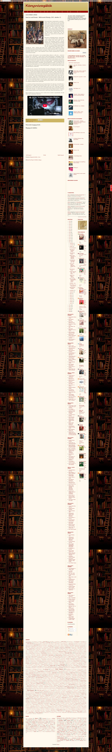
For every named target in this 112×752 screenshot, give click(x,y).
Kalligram (35, 724)
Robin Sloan (64, 698)
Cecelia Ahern (70, 651)
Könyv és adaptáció (37, 11)
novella (85, 732)
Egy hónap (85, 447)
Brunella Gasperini (55, 649)
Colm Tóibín (38, 654)
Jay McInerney (74, 670)
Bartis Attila (52, 647)
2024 (70, 224)
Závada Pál (75, 712)
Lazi (41, 725)
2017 (70, 235)
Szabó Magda (47, 704)
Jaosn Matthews (63, 670)
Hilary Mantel (50, 666)
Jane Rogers (42, 670)
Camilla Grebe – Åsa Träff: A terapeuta (72, 400)
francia (81, 725)
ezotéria (77, 724)
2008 (70, 311)
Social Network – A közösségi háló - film (72, 261)
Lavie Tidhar (67, 679)
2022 (70, 227)
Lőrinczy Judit (74, 682)
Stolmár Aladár (57, 703)
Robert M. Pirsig (54, 698)
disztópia (84, 721)
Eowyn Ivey (83, 658)
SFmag (80, 343)
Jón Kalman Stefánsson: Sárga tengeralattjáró (78, 139)
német (60, 733)
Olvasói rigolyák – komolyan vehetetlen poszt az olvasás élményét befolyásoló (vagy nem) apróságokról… (79, 122)
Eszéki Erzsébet (56, 659)
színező (69, 738)
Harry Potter (68, 718)
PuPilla (69, 202)
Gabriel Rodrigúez (42, 662)
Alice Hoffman (42, 642)
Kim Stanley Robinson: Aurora (72, 322)
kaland (58, 728)
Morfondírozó (65, 11)
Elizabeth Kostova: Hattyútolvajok (72, 580)
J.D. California (29, 669)
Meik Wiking (56, 685)
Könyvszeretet (81, 473)
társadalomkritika (63, 739)
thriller (79, 738)
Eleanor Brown (75, 657)
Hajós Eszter (30, 665)
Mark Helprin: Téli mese (72, 327)
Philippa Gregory (36, 695)
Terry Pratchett (65, 706)
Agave (36, 718)
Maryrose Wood (29, 685)
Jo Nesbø (82, 671)
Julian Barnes (68, 674)
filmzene (64, 725)
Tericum (27, 731)
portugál (79, 733)
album (85, 719)
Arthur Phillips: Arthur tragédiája (71, 395)
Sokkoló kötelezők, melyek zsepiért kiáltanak (79, 174)
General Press (53, 722)
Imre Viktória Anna (48, 667)
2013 (70, 241)
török (84, 739)
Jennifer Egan (61, 671)
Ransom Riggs (71, 696)
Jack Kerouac (69, 669)
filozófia (69, 725)
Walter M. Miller (37, 711)
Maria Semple (62, 683)
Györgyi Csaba (69, 664)
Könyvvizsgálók (39, 6)
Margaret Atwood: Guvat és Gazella (72, 525)
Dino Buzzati (50, 656)
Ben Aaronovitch (80, 647)
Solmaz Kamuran (68, 702)
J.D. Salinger (35, 669)
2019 (70, 232)
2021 (70, 229)
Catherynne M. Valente (62, 651)
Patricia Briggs (69, 692)
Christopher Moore (69, 653)
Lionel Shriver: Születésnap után (71, 390)
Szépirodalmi (40, 730)
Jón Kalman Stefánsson (36, 675)
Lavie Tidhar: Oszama (72, 562)
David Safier (83, 655)
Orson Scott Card (52, 691)
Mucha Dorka (64, 687)
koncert (30, 121)
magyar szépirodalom (61, 731)
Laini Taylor (32, 679)
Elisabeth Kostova (37, 658)
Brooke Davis (49, 649)
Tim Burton (42, 707)
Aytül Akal (62, 646)
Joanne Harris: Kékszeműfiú (71, 523)
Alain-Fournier (70, 641)
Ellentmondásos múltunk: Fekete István (71, 420)
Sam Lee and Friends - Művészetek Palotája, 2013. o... (73, 265)
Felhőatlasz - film (72, 283)
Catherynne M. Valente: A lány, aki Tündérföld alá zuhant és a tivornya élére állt (72, 433)
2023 (70, 226)
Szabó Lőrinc (41, 704)
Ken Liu (33, 677)
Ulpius (35, 731)
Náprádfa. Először (85, 360)
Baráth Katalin (68, 647)
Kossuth (51, 724)
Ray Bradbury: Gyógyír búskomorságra (71, 615)
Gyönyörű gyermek (85, 352)
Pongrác (35, 729)
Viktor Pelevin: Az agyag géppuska (73, 285)
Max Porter (46, 685)
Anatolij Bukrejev (77, 642)
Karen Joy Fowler (63, 675)
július (71, 293)
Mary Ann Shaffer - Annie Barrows (81, 684)
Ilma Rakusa (34, 667)
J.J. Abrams (40, 669)
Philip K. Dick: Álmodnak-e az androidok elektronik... (73, 257)
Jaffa (54, 723)
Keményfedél (81, 320)
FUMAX (34, 722)
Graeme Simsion (62, 663)
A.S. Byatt (40, 641)
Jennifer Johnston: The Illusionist (82, 413)
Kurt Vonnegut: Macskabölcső (71, 365)
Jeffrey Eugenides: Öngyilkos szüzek (72, 333)
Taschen (52, 730)
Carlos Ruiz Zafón (72, 650)
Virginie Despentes (67, 710)
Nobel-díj (79, 718)
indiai (79, 726)
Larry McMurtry (49, 679)
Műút (53, 726)
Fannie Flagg (78, 659)
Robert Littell (49, 698)
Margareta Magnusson (55, 683)
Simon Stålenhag (34, 702)
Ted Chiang (50, 706)
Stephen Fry (28, 703)
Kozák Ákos (33, 678)
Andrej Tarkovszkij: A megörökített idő (72, 357)
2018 (70, 233)
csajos (76, 721)
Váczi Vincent (81, 710)
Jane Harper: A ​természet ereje (85, 400)
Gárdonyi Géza (75, 664)
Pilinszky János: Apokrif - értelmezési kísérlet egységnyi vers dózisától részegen (80, 71)
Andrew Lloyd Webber (38, 643)
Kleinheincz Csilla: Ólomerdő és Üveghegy (72, 412)
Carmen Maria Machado (79, 650)
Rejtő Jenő (41, 697)
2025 (70, 222)
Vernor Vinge (42, 710)
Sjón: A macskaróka (72, 448)
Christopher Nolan (78, 652)
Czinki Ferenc (29, 655)
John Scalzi (54, 672)
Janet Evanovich (52, 670)
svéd (79, 736)
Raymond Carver (84, 696)
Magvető (32, 726)
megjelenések (74, 731)
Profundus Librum (82, 453)
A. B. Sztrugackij (28, 641)
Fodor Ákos (53, 660)
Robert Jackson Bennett (42, 698)
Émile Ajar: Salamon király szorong (72, 397)
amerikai (60, 720)
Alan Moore (83, 641)
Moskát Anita (58, 687)
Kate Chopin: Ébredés (72, 529)
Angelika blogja (82, 268)
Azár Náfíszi (67, 646)
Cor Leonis (53, 719)
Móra (50, 726)
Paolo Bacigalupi (44, 692)
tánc (57, 739)
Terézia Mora (78, 706)
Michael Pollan (41, 686)
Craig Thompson (51, 654)
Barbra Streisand (46, 647)
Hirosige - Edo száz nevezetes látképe (72, 599)
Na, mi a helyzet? (85, 338)
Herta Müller (40, 666)
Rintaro (81, 697)
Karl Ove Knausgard (32, 676)
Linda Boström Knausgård (58, 680)
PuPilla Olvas (81, 277)
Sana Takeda (69, 699)
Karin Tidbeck (75, 675)
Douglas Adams (71, 656)
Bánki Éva (71, 649)
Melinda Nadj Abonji (70, 685)
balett (64, 721)
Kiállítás (49, 11)
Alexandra (44, 718)
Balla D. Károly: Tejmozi (71, 602)
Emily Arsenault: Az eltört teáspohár (72, 464)
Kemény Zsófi (84, 676)
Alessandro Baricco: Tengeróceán (72, 349)
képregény (72, 730)
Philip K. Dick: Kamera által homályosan (71, 423)
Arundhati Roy (40, 646)
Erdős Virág (27, 659)
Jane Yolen (46, 670)
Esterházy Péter (50, 659)
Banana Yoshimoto (39, 647)
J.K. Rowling (45, 669)
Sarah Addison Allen (76, 699)
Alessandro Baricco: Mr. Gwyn (72, 470)
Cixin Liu (83, 652)
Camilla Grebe (53, 650)
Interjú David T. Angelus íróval (85, 248)
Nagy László (60, 688)
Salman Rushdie (48, 699)
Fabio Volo (73, 659)
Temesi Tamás (55, 706)
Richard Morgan (52, 697)
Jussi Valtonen (29, 675)
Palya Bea (37, 692)
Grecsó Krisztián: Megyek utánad (71, 417)
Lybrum (49, 725)
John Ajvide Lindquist (42, 672)
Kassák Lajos (39, 676)
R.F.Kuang (37, 696)
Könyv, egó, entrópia (81, 411)
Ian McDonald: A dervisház (71, 549)
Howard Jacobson (71, 666)
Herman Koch (34, 666)
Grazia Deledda (73, 663)
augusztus (71, 291)
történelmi (78, 739)
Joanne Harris (31, 672)
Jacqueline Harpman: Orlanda (72, 388)
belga (67, 721)
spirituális (68, 736)
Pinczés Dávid (55, 695)
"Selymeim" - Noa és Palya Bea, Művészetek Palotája (79, 101)
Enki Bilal (68, 658)
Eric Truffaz (32, 659)
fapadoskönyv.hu (48, 731)
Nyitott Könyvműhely (34, 728)
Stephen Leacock (34, 703)
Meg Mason (51, 685)
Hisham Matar (65, 666)
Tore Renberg (68, 707)
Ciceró (45, 719)
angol (68, 720)
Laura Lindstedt (55, 679)
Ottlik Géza (79, 691)
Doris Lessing (60, 656)
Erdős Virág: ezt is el (72, 484)
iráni (85, 726)
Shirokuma (48, 729)
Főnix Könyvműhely (41, 722)
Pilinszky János (48, 695)
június (71, 295)
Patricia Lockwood (76, 692)
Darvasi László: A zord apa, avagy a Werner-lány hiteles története (72, 497)
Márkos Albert (29, 688)
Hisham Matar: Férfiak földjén (71, 475)
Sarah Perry (27, 701)
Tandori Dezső (32, 706)
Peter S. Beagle (61, 694)
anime (75, 720)
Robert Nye (59, 698)
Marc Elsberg (33, 683)
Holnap (51, 723)
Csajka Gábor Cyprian (58, 654)
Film (32, 11)
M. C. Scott (78, 682)
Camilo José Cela (65, 650)
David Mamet (78, 655)
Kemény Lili (79, 676)
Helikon (45, 723)
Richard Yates (58, 697)
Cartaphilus (40, 719)
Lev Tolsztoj (39, 680)
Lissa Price (77, 680)
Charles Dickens (80, 651)
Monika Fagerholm (52, 687)
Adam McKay (52, 641)
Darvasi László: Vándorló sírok (71, 551)
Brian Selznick (39, 649)
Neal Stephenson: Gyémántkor (71, 612)
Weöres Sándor (79, 711)
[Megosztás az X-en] (41, 119)
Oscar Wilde (63, 691)
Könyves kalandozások (81, 416)
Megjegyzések (71, 630)
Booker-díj (59, 718)
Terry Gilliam (60, 706)
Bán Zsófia (66, 649)
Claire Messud (28, 654)
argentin (85, 720)
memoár (79, 731)
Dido (45, 656)
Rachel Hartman (53, 696)
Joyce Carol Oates (51, 674)
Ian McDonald (84, 666)
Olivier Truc (27, 691)
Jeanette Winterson (41, 671)
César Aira (33, 655)
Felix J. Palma (39, 660)
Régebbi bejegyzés (61, 155)
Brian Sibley (44, 649)
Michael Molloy (35, 686)
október (71, 246)
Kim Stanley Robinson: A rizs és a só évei (72, 329)
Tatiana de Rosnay (44, 706)
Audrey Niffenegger (51, 646)
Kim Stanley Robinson (40, 677)
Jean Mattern (80, 670)
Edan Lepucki (46, 657)
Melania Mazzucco (62, 685)
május (71, 296)
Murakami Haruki (70, 687)
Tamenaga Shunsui (80, 705)
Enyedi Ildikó (73, 658)
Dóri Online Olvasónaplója (81, 234)
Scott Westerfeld (49, 701)
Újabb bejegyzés (28, 155)
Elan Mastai (69, 657)
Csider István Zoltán (78, 654)
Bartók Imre (62, 647)
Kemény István (74, 676)
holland (61, 726)
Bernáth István (57, 648)
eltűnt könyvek (68, 724)
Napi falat (81, 369)
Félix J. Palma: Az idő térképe (72, 577)
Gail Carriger (62, 662)
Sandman (66, 719)
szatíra (83, 736)
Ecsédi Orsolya (39, 657)
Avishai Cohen (57, 646)
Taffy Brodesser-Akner (68, 705)
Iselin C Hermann (67, 667)
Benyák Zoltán (38, 648)
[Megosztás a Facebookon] (42, 119)
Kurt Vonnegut (62, 678)
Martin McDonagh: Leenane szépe (79, 132)
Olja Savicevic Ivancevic (34, 691)
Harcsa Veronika (61, 665)
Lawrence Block (74, 679)
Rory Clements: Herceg (72, 270)
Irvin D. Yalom (60, 667)
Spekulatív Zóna (82, 433)
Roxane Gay (32, 699)
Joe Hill (37, 672)
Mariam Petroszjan (68, 683)
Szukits (27, 730)
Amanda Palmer (65, 642)
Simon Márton (28, 702)
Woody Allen (64, 712)
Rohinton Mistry (75, 698)
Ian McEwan (29, 667)
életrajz (73, 740)
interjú (83, 726)
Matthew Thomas (35, 685)
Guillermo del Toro (44, 664)
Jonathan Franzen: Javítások (72, 441)
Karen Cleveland (56, 675)
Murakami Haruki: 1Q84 (72, 511)
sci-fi (82, 734)
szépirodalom (60, 738)
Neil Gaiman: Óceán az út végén (72, 500)
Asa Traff (45, 646)
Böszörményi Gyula (32, 650)
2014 (70, 240)
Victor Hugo (47, 710)
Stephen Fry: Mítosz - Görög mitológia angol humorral (78, 112)
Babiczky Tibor (82, 646)
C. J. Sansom (43, 650)
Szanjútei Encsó (59, 704)
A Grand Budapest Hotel (78, 155)
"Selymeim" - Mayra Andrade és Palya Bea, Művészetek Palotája (79, 95)
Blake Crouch (63, 648)
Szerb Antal (76, 704)
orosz (69, 733)
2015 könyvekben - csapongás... (79, 144)
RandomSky (81, 244)
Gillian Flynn (46, 663)
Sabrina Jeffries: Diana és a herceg (82, 255)
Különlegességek (59, 11)
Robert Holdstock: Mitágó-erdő (72, 430)
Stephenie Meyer (40, 703)
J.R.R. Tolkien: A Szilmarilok (72, 596)
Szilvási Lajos (28, 705)
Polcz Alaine (60, 695)
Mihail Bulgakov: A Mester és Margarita (72, 473)
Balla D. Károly (28, 647)
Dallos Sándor (39, 655)
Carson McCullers (42, 651)
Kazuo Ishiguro (68, 676)
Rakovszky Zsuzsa (65, 696)
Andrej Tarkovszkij (30, 643)
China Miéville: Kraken (72, 253)
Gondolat (34, 723)
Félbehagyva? (76, 167)
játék (84, 727)
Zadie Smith (70, 712)
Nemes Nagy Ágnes (40, 690)
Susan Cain (67, 703)
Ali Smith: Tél (81, 366)
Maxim (37, 726)
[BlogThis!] (39, 119)
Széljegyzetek (81, 386)
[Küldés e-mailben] (38, 119)
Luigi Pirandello (41, 682)
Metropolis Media (43, 726)
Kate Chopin (51, 676)
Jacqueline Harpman (80, 669)
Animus (53, 718)
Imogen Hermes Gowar (41, 667)
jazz (81, 727)
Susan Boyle (62, 703)
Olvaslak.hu (81, 365)
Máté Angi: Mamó (72, 573)
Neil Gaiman (30, 690)
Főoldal (26, 11)
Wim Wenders (53, 712)
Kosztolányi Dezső (80, 677)
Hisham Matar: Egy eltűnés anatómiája (72, 369)
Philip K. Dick (83, 694)
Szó (44, 730)
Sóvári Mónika (47, 705)
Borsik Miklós (80, 648)
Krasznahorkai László (39, 678)
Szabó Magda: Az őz (77, 88)
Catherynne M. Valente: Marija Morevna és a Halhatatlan (71, 515)
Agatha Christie (63, 641)
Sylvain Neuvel (35, 704)
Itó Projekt (73, 667)
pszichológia (61, 734)
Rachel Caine (42, 696)
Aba (26, 718)
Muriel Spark (84, 687)
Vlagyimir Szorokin (75, 710)
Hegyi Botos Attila (69, 665)
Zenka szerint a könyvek (82, 311)
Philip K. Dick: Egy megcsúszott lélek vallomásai (72, 553)
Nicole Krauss (64, 690)
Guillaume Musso (37, 664)
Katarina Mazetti (45, 676)
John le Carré (73, 672)
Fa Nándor (68, 659)
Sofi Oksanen (63, 702)
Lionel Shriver (71, 680)
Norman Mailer (76, 690)
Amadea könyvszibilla (81, 349)
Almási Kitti (60, 642)
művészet (75, 732)
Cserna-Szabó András (71, 654)
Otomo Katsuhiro (74, 691)
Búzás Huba (37, 650)
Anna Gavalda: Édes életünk (72, 392)
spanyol (64, 736)
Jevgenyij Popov (71, 671)
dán (73, 723)
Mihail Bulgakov (60, 686)
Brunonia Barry (62, 649)
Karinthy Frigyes (81, 675)
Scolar (43, 729)
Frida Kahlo (83, 660)
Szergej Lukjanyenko (82, 704)
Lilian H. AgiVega (50, 680)
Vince (44, 731)
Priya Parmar (82, 695)
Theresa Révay (84, 706)
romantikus (68, 734)
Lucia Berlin (36, 682)
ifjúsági (73, 726)
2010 (70, 308)
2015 (70, 238)
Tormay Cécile (73, 707)
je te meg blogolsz (78, 202)
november (71, 244)
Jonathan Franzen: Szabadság (72, 509)
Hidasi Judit (45, 666)
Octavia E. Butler (82, 690)
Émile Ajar (34, 713)
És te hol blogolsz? (77, 126)
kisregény (80, 728)
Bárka (64, 718)
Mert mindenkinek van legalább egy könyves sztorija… (79, 162)
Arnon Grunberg (71, 644)
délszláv (83, 723)
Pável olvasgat (81, 405)
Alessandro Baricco (29, 642)
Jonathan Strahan (33, 674)
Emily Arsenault (50, 658)
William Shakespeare (39, 712)
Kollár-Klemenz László (68, 677)
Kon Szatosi (74, 677)
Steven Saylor (47, 703)
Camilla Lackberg (58, 650)
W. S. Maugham (31, 711)
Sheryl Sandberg (60, 701)
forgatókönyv (76, 725)
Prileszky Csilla (76, 695)
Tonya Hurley (63, 707)
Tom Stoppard (52, 707)
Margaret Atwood (40, 683)
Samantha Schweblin (63, 699)
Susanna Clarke (77, 703)
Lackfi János (28, 679)
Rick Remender (71, 697)
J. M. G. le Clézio (83, 667)
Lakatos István (38, 679)
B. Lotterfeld (72, 646)
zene (32, 121)
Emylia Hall (63, 658)
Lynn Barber (53, 682)
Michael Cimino (76, 685)
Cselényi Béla (65, 654)
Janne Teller (58, 670)
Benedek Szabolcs (32, 648)
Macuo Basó (83, 682)
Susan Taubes (72, 703)
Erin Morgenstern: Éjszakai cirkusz (72, 520)
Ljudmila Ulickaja (83, 680)
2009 (70, 309)
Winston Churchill (58, 712)
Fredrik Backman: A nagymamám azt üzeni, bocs (72, 353)
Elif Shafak (32, 658)
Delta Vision (46, 720)
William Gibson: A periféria (72, 367)
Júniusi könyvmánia (85, 418)
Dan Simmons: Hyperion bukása (71, 604)
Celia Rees (74, 651)
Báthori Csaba (81, 649)
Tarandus (48, 730)
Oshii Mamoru (68, 691)
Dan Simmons (51, 655)
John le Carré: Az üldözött (71, 385)
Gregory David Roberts (30, 664)
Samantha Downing (55, 699)
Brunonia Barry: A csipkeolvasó (72, 589)
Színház (42, 11)
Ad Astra (30, 718)
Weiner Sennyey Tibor (61, 711)
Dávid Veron (83, 656)
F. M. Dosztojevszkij (62, 659)
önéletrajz (81, 740)
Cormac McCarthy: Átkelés (72, 362)
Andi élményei (81, 445)
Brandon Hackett (29, 649)
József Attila (44, 675)
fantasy (82, 724)
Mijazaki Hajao (67, 686)
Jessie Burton (66, 671)
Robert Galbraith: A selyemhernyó (72, 340)
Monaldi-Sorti (46, 687)
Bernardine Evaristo (50, 648)
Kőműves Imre (77, 678)
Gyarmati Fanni (56, 664)
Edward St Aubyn (58, 657)
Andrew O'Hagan (51, 643)
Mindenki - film (76, 82)
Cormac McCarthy (45, 654)
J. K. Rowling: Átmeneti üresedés (72, 462)
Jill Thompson (77, 671)
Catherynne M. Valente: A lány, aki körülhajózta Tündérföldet (72, 492)
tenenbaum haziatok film (79, 194)
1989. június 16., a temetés (82, 407)
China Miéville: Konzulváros (71, 480)
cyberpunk (80, 721)
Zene (46, 11)
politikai (74, 733)
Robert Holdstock (34, 698)
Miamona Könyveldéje (81, 288)
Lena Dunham (28, 680)
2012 (70, 305)
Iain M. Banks (78, 666)
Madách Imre (28, 683)
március (71, 299)
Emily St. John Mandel (57, 658)
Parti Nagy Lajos (57, 692)
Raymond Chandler (30, 697)
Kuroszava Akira (56, 678)
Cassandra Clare (48, 651)
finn (72, 725)
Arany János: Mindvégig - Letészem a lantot (80, 65)
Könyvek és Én (81, 379)
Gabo (47, 722)
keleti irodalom (75, 728)
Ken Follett (29, 677)
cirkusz (71, 721)
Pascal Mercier (63, 692)
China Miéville (43, 652)
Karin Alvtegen (69, 675)
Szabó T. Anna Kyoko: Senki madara (72, 346)
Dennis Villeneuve (35, 656)
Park (54, 728)
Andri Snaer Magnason (64, 643)
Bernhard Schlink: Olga (85, 381)
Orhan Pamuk (46, 691)
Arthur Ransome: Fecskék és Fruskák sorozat (72, 427)
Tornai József (79, 707)
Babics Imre (77, 646)
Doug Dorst (65, 656)
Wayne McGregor (54, 711)
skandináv (58, 736)
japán (76, 727)
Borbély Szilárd (74, 648)
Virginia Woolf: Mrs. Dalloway (72, 506)
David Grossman (72, 655)
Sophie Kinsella (74, 702)
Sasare (39, 729)
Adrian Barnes (57, 641)
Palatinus (50, 728)
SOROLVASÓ (81, 396)
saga (78, 734)
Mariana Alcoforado (75, 683)
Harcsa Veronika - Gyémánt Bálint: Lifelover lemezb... (73, 280)
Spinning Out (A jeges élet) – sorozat (80, 76)
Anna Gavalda (36, 644)
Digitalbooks (52, 720)
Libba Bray (44, 680)
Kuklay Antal (50, 678)
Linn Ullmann (65, 680)
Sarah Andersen (83, 699)
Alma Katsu (55, 642)
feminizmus (59, 725)
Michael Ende (29, 686)
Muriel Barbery (79, 687)
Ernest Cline (44, 659)
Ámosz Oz (85, 712)
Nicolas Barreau (58, 690)
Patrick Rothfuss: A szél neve (72, 518)
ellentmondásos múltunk (60, 724)
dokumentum (62, 723)
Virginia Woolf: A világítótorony (72, 376)
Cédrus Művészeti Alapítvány (37, 720)
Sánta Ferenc (38, 705)
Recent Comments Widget (83, 216)
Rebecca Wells (36, 697)
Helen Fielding (76, 665)
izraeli (72, 727)
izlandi (67, 727)
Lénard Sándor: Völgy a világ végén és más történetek (72, 406)
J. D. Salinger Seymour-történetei (72, 409)
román (75, 734)
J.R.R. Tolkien (59, 669)
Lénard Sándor (68, 682)
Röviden (60, 719)
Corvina (28, 720)
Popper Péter (65, 695)
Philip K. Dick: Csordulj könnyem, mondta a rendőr (72, 618)
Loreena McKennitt (30, 682)
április (71, 298)
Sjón (58, 702)
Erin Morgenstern (38, 659)
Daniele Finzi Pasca (59, 655)
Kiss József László (53, 677)
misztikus (58, 732)
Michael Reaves (47, 686)
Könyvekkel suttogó (82, 328)
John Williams (66, 672)
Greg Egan (84, 663)
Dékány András (28, 657)
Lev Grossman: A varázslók (72, 337)
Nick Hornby (53, 690)
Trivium (31, 731)
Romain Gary (81, 698)
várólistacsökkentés (60, 740)
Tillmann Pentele (36, 707)
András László (71, 643)
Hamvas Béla (53, 665)
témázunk (71, 739)
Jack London (74, 669)
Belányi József (74, 647)
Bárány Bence (76, 649)
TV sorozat (72, 719)
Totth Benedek (84, 707)
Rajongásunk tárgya (74, 11)
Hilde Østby (56, 666)
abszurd (77, 719)
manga (69, 731)
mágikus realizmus (70, 732)
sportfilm (72, 736)
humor (68, 726)
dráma (68, 723)
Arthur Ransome (34, 646)
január (71, 303)
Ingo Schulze (55, 667)
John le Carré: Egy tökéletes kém (72, 527)
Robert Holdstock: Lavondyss (72, 351)
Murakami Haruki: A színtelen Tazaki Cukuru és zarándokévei (72, 451)
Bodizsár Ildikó (68, 648)
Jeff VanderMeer (48, 671)
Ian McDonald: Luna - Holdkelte (79, 105)
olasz (65, 733)
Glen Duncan (51, 663)
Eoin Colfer (78, 658)
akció (81, 719)
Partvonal (30, 729)
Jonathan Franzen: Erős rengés (72, 383)
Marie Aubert (81, 683)
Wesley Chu (74, 711)
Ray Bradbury (77, 696)
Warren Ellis (48, 711)
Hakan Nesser (36, 665)
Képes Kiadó (28, 725)
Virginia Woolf (60, 710)
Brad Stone (84, 648)
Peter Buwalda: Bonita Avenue (72, 317)
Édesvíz (54, 731)
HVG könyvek (40, 723)
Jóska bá (69, 198)
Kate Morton (57, 676)
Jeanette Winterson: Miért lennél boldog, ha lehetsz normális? (72, 446)
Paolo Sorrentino (50, 692)
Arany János (66, 644)
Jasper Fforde (69, 670)
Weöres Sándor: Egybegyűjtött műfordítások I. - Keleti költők (71, 545)
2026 (70, 221)
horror (64, 726)
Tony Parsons (57, 707)
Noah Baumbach (70, 690)
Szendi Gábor (65, 704)
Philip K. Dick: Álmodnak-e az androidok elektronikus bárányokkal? (71, 487)
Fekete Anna (83, 659)
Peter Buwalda (50, 694)
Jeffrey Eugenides (54, 671)
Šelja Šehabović (40, 713)
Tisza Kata (47, 707)
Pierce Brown (42, 695)
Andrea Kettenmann (83, 642)
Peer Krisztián (44, 694)
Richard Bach (46, 697)
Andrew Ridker (57, 643)
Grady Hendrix (56, 663)
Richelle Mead (64, 697)
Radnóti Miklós (59, 696)
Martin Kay (65, 684)
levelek (77, 730)
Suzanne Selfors (29, 704)
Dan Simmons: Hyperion (71, 320)
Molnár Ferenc (36, 687)
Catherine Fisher (54, 651)
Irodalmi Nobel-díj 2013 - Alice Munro (73, 272)
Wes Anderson (68, 711)
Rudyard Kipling (37, 699)
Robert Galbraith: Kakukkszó (71, 381)
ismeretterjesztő (61, 727)
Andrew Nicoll (45, 643)
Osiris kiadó (45, 728)
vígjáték (67, 740)
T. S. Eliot (52, 705)
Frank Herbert (59, 660)
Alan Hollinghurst (77, 641)
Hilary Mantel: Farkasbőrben (71, 582)
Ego (69, 11)
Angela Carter (81, 643)
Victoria (40, 731)
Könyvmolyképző (34, 725)
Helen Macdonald (82, 665)
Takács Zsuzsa (74, 705)
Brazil (34, 649)
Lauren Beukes (61, 679)
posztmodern (84, 733)
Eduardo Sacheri (51, 657)
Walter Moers (43, 711)
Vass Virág (32, 710)
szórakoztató (74, 738)
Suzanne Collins (83, 703)
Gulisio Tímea (51, 664)
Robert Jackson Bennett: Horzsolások (72, 335)
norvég (80, 732)
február (71, 301)
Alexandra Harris (36, 642)
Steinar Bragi (84, 702)
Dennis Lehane (28, 656)
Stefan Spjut (79, 702)
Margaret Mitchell (48, 683)
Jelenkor (29, 724)
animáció (80, 720)
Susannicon (81, 357)
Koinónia (43, 724)
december (71, 243)
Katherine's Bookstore (81, 299)
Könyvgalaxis (81, 335)
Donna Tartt (55, 656)
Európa (27, 722)
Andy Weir (76, 643)
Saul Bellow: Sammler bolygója (72, 557)
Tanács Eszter (38, 706)
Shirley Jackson (67, 701)
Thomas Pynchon (29, 707)
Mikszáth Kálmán (80, 686)
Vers (79, 11)
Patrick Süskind (28, 694)
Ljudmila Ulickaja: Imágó (72, 575)
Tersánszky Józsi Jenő (72, 706)
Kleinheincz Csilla (60, 677)
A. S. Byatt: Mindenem (71, 571)
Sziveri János (33, 705)
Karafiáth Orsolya (50, 675)
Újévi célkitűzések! (85, 314)
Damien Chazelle (44, 655)
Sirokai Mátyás (48, 702)
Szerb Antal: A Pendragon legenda (72, 250)
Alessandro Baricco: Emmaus (72, 415)
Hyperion (74, 718)
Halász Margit (46, 665)
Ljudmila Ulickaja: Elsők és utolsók (72, 587)
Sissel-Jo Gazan (53, 702)
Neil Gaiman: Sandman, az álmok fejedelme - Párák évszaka (72, 560)
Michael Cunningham (83, 685)
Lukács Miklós (48, 682)
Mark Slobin (55, 684)
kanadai (63, 728)
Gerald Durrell (41, 663)
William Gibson (31, 712)
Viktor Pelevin (53, 710)
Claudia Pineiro (33, 654)
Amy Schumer (71, 642)
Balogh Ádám (33, 647)
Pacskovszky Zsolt (31, 692)
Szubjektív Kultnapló (81, 425)
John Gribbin (49, 672)
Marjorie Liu (45, 684)
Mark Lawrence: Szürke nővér (85, 428)
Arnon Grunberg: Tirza (71, 535)
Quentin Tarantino (32, 696)
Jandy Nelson (37, 670)
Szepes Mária (70, 704)
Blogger (58, 744)
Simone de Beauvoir (41, 702)
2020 (70, 230)
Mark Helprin (50, 684)
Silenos (53, 729)
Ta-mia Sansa (61, 705)
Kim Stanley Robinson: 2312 (71, 378)
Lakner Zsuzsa (44, 679)
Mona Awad (41, 687)
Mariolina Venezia (38, 684)
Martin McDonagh (72, 684)
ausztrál (60, 721)
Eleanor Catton (80, 657)
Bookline (35, 719)
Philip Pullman (30, 695)
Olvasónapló (81, 253)
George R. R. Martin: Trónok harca (72, 584)
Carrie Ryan (36, 651)
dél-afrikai (78, 723)
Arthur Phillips (28, 646)
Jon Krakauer (80, 672)
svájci (76, 736)
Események (53, 11)
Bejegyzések (71, 628)
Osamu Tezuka (58, 691)
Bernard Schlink (44, 648)
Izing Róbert (78, 667)
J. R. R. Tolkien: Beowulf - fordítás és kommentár (72, 359)
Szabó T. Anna (52, 704)
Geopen (28, 723)
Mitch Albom (31, 687)
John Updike (61, 672)
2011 (70, 306)
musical (64, 732)
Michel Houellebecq (54, 686)
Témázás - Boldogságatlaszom (85, 330)
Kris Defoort (45, 678)
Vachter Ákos (27, 710)
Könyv (29, 11)
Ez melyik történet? (82, 461)
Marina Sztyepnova (32, 684)
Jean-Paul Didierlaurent (33, 671)
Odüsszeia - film (76, 150)
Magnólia (27, 726)
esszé (73, 724)
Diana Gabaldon (41, 656)
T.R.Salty (56, 705)
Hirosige (60, 666)
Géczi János (81, 664)
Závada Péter (80, 712)
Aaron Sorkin (45, 641)
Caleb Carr (48, 650)
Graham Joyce (68, 663)
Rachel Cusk (48, 696)
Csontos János (84, 654)
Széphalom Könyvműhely (33, 730)
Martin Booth (60, 684)
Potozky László (71, 695)
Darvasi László (66, 655)
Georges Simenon (34, 663)
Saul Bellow (43, 701)
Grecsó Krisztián (79, 663)
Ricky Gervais (77, 697)
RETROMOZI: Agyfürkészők (81, 345)
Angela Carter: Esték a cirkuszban (72, 276)
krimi (65, 730)
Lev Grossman (33, 680)
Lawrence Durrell (82, 679)
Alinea (49, 718)
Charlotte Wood (31, 652)
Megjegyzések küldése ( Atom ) (35, 157)
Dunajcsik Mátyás (77, 656)
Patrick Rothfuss (82, 692)
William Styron (47, 712)
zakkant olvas (81, 258)
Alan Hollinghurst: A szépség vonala (72, 569)
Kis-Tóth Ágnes (48, 677)
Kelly (40, 724)
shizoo (31, 119)
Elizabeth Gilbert (43, 658)
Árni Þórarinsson (29, 713)
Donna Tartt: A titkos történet (72, 324)
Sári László (42, 705)
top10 (84, 738)
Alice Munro (48, 642)
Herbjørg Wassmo (28, 666)
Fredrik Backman (77, 660)
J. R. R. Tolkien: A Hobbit (72, 478)
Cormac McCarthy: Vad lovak (72, 542)
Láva (53, 725)
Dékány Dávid (34, 657)
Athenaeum (30, 719)
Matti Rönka (41, 685)
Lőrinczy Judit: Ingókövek (71, 459)
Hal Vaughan (41, 665)
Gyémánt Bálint (62, 664)
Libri (44, 725)
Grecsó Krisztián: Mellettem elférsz (71, 610)
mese (83, 731)
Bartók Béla (57, 647)
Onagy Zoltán (41, 691)
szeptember (72, 290)
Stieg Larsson (52, 703)
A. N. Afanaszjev (34, 641)
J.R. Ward (52, 669)
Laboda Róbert (83, 678)
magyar (82, 730)
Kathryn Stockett (62, 676)
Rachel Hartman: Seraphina (72, 288)
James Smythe (32, 670)
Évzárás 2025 (85, 321)
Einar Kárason (64, 657)
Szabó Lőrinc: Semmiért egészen (74, 62)
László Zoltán (58, 682)
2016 (70, 237)
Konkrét (47, 724)
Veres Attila (37, 710)
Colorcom (49, 719)
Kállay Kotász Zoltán (69, 678)
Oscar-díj (84, 718)
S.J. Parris (43, 699)
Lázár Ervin (63, 682)
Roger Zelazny (70, 698)
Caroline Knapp (31, 651)
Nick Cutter (47, 690)
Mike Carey (74, 686)
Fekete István (28, 660)
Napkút (27, 728)
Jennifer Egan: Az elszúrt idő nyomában (72, 443)
